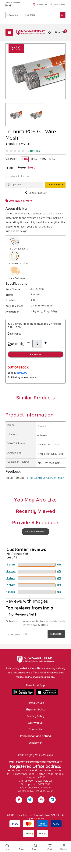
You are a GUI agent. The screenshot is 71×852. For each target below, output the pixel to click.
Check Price (55, 184)
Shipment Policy (35, 709)
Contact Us (35, 729)
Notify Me (36, 354)
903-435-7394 (42, 4)
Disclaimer (35, 742)
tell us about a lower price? (46, 478)
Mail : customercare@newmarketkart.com (35, 761)
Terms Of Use (35, 703)
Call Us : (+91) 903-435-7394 (35, 755)
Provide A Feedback (35, 531)
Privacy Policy (35, 716)
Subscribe (56, 633)
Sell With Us (35, 722)
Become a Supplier (13, 2)
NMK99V (22, 372)
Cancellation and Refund (35, 736)
